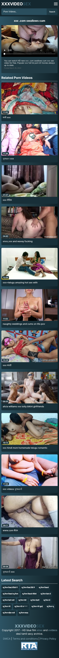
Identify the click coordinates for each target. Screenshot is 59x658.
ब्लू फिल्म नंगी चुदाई (37, 606)
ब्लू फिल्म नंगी (6, 606)
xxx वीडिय (7, 200)
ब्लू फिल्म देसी (22, 600)
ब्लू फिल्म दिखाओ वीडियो (29, 594)
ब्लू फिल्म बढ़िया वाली (9, 613)
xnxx (40, 630)
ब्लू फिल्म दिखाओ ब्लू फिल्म (10, 594)
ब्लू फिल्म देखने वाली (8, 600)
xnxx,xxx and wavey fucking (18, 241)
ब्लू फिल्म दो (46, 600)
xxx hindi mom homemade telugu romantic (25, 447)
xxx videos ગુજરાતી (12, 489)
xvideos (52, 630)
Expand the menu (56, 4)
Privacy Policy (48, 638)
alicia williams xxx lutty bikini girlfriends (23, 406)
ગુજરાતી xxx (9, 571)
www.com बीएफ (10, 530)
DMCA (6, 638)
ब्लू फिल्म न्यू (50, 606)
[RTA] (29, 646)
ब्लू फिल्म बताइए (23, 613)
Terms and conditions (25, 638)
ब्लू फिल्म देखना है (46, 594)
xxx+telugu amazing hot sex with (20, 282)
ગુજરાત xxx (8, 158)
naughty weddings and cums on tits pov (24, 323)
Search (52, 12)
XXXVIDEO (16, 3)
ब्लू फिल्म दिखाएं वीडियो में (10, 587)
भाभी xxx (7, 117)
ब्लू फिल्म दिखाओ (44, 587)
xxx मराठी (7, 365)
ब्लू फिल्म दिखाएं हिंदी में (28, 587)
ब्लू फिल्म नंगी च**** (21, 606)
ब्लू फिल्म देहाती (34, 600)
